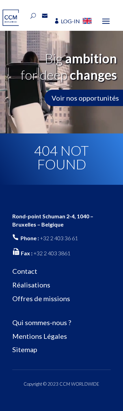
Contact (24, 271)
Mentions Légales (39, 336)
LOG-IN (70, 21)
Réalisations (31, 285)
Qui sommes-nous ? (41, 322)
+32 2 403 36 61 (59, 238)
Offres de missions (41, 298)
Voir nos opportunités (85, 98)
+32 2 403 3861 (51, 253)
